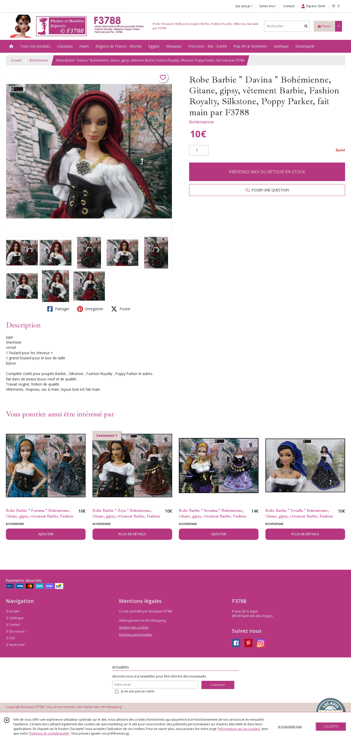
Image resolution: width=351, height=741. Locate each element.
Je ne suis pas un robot (137, 691)
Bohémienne (39, 60)
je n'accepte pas (290, 726)
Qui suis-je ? (17, 631)
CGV (11, 638)
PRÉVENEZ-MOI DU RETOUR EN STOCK (267, 172)
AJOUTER (45, 534)
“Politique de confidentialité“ (49, 733)
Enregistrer (93, 308)
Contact (288, 6)
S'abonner (217, 685)
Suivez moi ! (17, 644)
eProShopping (111, 707)
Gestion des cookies (134, 627)
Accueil (16, 60)
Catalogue (16, 618)
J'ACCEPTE (331, 726)
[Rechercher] (306, 26)
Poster (124, 308)
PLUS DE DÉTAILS (132, 534)
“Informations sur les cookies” (239, 729)
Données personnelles (135, 634)
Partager (61, 308)
